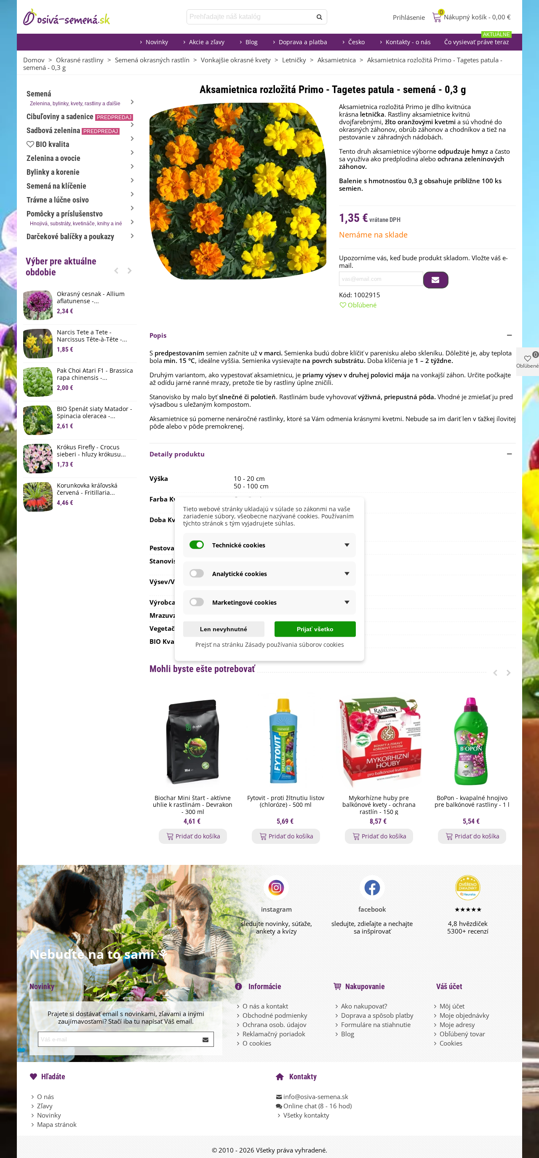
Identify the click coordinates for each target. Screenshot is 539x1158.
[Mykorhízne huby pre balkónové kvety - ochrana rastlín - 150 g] (379, 741)
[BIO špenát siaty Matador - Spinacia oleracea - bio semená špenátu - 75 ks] (38, 420)
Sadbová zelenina (72, 130)
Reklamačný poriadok (274, 1034)
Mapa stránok (57, 1124)
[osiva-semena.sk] (73, 16)
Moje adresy (457, 1024)
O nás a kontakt (265, 1006)
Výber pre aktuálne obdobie (61, 266)
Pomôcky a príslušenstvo (74, 218)
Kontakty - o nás (408, 42)
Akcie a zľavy (206, 42)
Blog (251, 42)
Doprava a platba (303, 42)
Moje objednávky (464, 1015)
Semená (73, 98)
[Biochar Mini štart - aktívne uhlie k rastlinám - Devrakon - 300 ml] (192, 741)
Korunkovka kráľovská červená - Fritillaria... (87, 489)
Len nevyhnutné (223, 629)
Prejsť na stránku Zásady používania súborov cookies (269, 644)
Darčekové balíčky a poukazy (70, 236)
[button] (116, 270)
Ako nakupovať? (364, 1006)
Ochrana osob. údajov (275, 1024)
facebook (372, 909)
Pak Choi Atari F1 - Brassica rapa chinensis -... (95, 374)
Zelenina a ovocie (53, 158)
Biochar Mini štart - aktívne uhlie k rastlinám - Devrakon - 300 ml (192, 805)
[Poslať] (319, 17)
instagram (276, 909)
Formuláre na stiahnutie (376, 1024)
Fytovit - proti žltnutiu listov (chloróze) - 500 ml (285, 802)
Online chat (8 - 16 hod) (317, 1106)
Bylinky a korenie (53, 172)
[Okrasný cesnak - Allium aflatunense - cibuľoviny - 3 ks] (38, 305)
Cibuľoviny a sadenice (79, 116)
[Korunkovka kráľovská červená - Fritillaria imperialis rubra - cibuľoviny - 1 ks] (38, 497)
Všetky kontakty (306, 1115)
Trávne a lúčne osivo (58, 199)
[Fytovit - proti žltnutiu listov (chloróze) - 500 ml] (286, 741)
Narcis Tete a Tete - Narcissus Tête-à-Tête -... (92, 336)
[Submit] (205, 1039)
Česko (356, 42)
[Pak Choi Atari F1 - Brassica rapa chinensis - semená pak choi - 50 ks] (38, 382)
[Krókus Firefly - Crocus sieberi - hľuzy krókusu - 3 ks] (38, 458)
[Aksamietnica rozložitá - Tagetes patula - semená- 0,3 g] (237, 190)
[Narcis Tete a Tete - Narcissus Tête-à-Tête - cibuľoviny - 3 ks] (38, 343)
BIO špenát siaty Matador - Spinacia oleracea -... (94, 413)
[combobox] (250, 17)
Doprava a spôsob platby (377, 1015)
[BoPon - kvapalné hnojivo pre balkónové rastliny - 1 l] (472, 741)
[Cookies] (436, 1043)
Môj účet (452, 1006)
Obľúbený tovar (462, 1034)
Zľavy (45, 1106)
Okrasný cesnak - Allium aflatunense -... (91, 298)
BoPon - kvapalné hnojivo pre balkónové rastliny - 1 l (472, 802)
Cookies (451, 1043)
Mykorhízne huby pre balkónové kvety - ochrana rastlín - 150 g (379, 805)
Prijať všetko (315, 629)
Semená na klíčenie (56, 185)
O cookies (257, 1043)
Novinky (157, 42)
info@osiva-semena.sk (315, 1096)
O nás (45, 1096)
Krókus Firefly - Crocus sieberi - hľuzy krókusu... (91, 451)
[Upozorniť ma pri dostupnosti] (435, 280)
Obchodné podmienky (275, 1015)
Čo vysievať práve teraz (477, 40)
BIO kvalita (52, 144)
